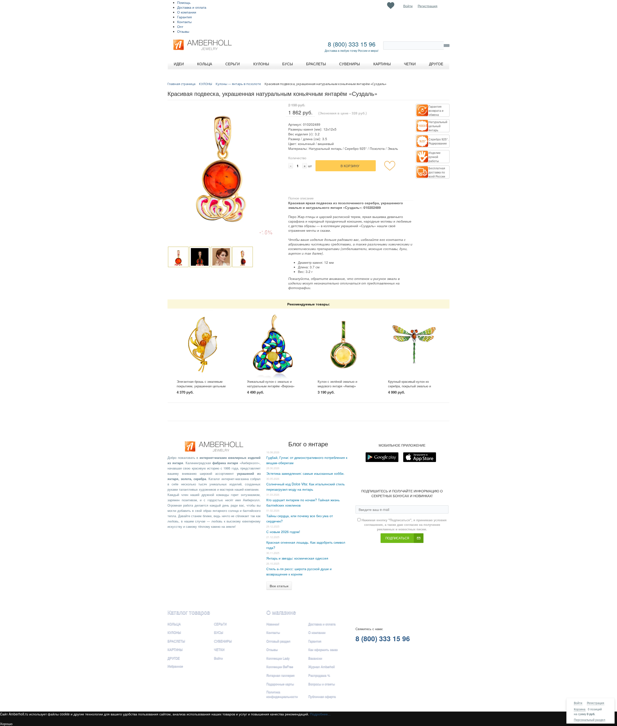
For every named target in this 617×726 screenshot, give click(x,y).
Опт (180, 26)
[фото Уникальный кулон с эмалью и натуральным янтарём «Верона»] (273, 344)
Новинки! (272, 623)
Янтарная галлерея (280, 675)
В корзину (350, 165)
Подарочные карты (280, 683)
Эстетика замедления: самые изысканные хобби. (305, 473)
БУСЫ (218, 632)
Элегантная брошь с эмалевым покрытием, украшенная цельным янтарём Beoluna (201, 386)
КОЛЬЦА (174, 623)
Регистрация (595, 703)
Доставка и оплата (191, 7)
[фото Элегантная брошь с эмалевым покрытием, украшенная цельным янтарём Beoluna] (203, 344)
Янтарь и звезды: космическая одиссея (297, 558)
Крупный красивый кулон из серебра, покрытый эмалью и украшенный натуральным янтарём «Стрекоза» (413, 388)
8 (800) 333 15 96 (352, 44)
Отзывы (183, 31)
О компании (186, 12)
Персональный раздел (589, 720)
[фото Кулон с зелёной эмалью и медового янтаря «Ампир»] (344, 344)
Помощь (183, 2)
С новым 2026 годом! (283, 531)
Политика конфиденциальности (282, 694)
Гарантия (184, 16)
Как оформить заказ (323, 649)
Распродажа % (319, 675)
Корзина (579, 709)
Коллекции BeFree (279, 666)
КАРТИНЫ (175, 649)
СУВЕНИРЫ (223, 641)
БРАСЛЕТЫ (176, 641)
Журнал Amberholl (321, 666)
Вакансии (315, 658)
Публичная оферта (322, 696)
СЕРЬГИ (220, 623)
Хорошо (6, 723)
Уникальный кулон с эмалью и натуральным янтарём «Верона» (271, 383)
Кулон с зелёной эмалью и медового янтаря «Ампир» (337, 383)
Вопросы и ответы (321, 683)
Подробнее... (320, 714)
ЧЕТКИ (219, 649)
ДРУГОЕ (174, 658)
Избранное (175, 666)
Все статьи (279, 585)
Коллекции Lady (278, 658)
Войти (578, 703)
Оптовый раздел (278, 641)
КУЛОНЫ (174, 632)
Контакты (184, 21)
